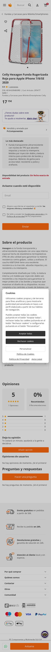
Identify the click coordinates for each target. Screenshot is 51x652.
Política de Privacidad (19, 359)
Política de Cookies (25, 354)
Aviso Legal (37, 359)
